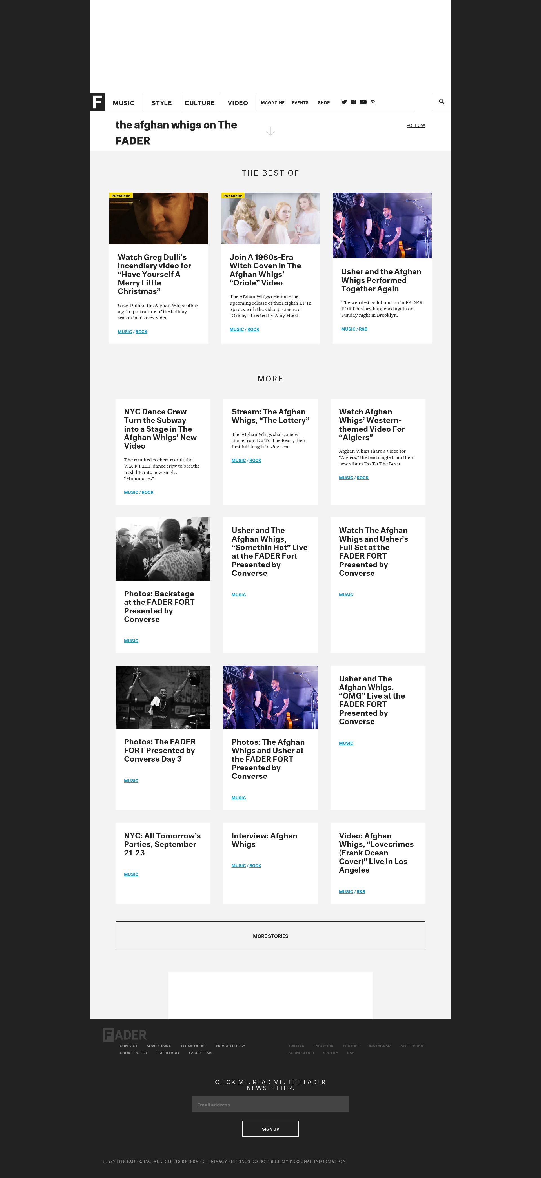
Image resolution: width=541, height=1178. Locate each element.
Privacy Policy (230, 1045)
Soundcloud (301, 1052)
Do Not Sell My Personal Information (298, 1161)
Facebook (324, 1045)
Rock (141, 330)
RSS (351, 1052)
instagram (373, 102)
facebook (353, 102)
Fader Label (168, 1052)
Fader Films (200, 1052)
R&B (363, 328)
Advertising (159, 1045)
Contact (129, 1045)
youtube (363, 102)
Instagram (380, 1045)
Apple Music (412, 1045)
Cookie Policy (133, 1052)
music (125, 330)
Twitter (344, 102)
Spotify (330, 1052)
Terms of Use (194, 1045)
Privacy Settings (229, 1161)
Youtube (351, 1045)
